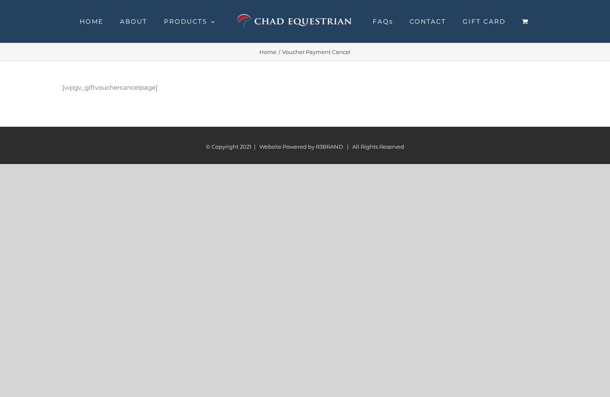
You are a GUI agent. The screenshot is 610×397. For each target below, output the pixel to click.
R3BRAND (329, 146)
